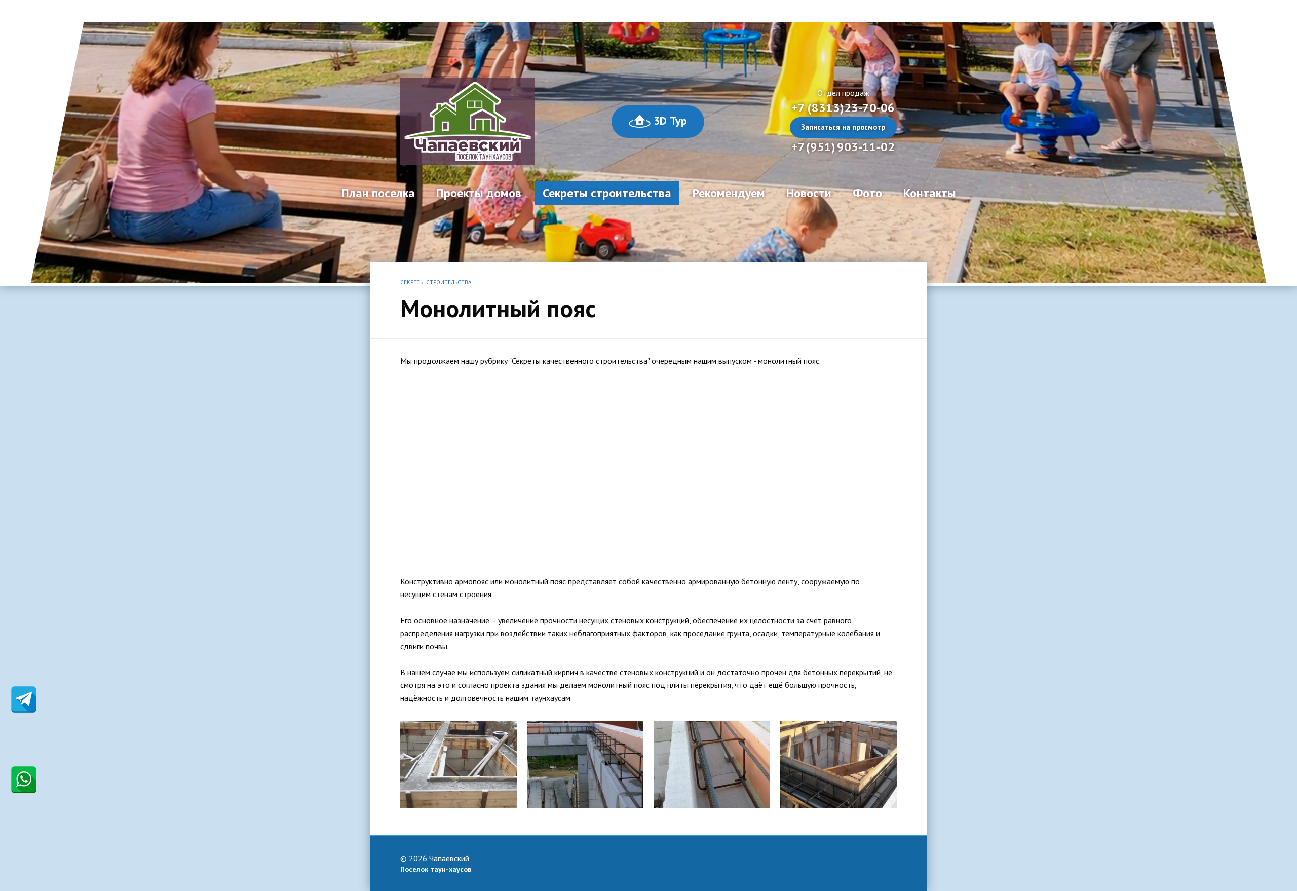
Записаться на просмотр (843, 127)
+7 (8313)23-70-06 (843, 108)
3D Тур (669, 121)
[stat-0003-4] (585, 764)
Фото (867, 193)
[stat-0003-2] (838, 764)
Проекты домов (478, 193)
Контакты (929, 193)
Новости (808, 193)
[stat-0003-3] (712, 764)
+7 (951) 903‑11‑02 (843, 147)
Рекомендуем (729, 193)
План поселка (378, 193)
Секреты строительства (607, 193)
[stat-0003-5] (458, 764)
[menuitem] (378, 193)
